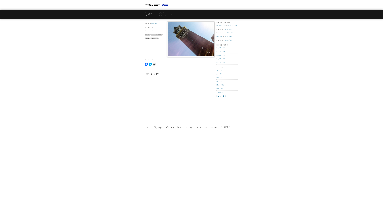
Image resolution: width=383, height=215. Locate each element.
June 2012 (219, 74)
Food (179, 127)
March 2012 (220, 85)
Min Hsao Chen (221, 25)
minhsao (154, 23)
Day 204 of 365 (220, 63)
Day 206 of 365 (220, 55)
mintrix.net (202, 127)
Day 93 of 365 (228, 36)
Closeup (170, 127)
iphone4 (147, 34)
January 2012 (220, 92)
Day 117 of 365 (232, 25)
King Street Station (156, 34)
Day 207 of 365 (220, 51)
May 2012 (219, 78)
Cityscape (155, 31)
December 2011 (221, 96)
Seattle (147, 38)
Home (147, 127)
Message (190, 127)
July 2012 (219, 70)
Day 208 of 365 (220, 48)
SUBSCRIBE (226, 127)
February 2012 (220, 89)
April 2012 (219, 81)
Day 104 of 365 (228, 33)
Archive (214, 127)
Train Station (154, 38)
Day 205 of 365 (220, 59)
